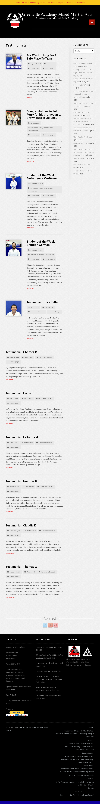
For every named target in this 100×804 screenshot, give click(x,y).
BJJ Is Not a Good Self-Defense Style (48, 695)
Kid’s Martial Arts (87, 747)
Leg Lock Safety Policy (81, 143)
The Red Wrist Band (80, 158)
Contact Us (78, 791)
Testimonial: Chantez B (21, 352)
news (40, 128)
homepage (34, 128)
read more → (31, 98)
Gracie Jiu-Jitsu (74, 744)
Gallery (62, 795)
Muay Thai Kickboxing (72, 747)
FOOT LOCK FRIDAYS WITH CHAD (47, 647)
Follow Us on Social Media (70, 731)
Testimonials (51, 64)
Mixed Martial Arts (87, 744)
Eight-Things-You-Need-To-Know (76, 756)
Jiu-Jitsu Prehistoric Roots (82, 171)
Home (91, 727)
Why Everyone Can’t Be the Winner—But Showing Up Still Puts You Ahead (83, 152)
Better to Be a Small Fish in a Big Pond (49, 663)
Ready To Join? (88, 795)
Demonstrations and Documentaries (81, 775)
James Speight (50, 68)
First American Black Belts (82, 165)
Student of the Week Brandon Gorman (41, 243)
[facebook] (45, 625)
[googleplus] (50, 625)
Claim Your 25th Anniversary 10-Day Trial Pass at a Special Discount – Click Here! (50, 2)
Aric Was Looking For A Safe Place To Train (42, 56)
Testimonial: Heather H (21, 481)
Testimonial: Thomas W (21, 567)
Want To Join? (11, 695)
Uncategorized (33, 131)
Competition (88, 765)
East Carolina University (84, 759)
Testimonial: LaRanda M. (22, 437)
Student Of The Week (45, 188)
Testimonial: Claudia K (21, 525)
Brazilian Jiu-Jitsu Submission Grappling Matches (77, 771)
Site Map (90, 731)
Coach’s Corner (87, 753)
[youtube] (55, 625)
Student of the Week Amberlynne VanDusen (42, 176)
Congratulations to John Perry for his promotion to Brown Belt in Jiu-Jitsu (44, 114)
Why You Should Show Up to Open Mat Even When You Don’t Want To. (83, 122)
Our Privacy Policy (76, 795)
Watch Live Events (87, 769)
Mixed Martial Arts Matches (70, 769)
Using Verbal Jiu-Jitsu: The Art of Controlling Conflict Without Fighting (83, 94)
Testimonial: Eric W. (19, 393)
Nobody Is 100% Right (81, 85)
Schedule (90, 779)
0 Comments (34, 68)
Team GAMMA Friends (85, 762)
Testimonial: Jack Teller (43, 302)
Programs (89, 740)
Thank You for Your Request (83, 137)
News (91, 756)
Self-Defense (80, 749)
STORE (83, 731)
